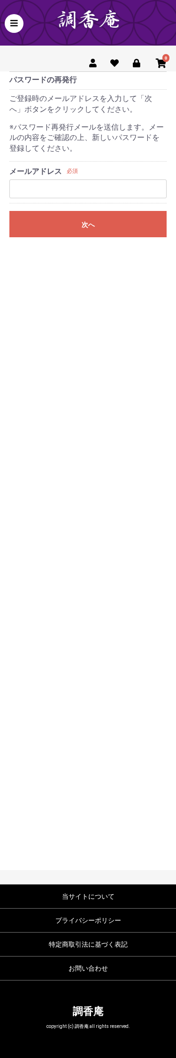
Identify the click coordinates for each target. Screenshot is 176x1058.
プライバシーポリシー (88, 920)
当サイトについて (88, 896)
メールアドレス (35, 171)
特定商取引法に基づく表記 (88, 944)
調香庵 (88, 1011)
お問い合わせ (88, 968)
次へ (88, 224)
